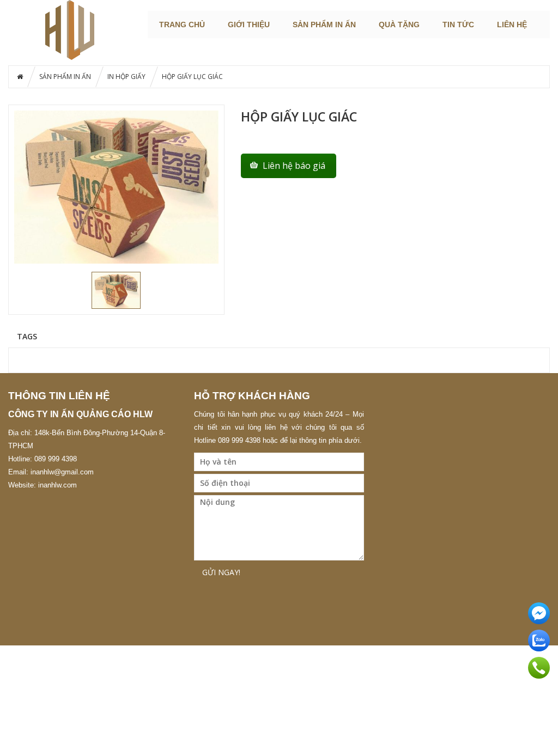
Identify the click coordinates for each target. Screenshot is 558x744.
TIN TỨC (458, 24)
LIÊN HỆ (512, 24)
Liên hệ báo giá (294, 166)
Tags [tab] (27, 336)
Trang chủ (182, 24)
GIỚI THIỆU (249, 24)
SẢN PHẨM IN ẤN (324, 24)
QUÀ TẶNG (399, 24)
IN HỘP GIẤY (126, 76)
